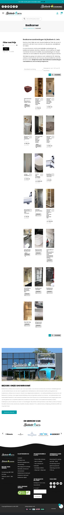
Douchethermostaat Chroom (26, 211)
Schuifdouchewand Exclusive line (27, 290)
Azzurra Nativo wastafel (26, 138)
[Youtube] (11, 6)
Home (24, 28)
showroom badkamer (38, 323)
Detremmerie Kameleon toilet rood (27, 100)
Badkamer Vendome (49, 289)
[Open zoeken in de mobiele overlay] (32, 19)
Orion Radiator (26, 175)
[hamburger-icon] (3, 13)
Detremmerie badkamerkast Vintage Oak (37, 101)
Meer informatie (27, 105)
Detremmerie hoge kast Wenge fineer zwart (38, 139)
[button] (3, 433)
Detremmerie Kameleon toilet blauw (49, 101)
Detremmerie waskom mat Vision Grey (49, 139)
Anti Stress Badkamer (27, 250)
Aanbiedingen (30, 28)
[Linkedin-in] (16, 6)
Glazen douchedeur (38, 211)
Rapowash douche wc (38, 250)
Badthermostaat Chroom (49, 175)
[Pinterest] (8, 6)
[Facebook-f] (3, 6)
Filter (6, 49)
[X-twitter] (5, 6)
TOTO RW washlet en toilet (37, 176)
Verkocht (38, 214)
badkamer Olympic (38, 289)
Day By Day (27, 322)
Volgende (57, 74)
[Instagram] (14, 6)
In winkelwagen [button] (41, 99)
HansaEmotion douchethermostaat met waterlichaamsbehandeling (50, 253)
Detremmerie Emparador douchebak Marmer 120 (48, 213)
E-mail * (36, 488)
